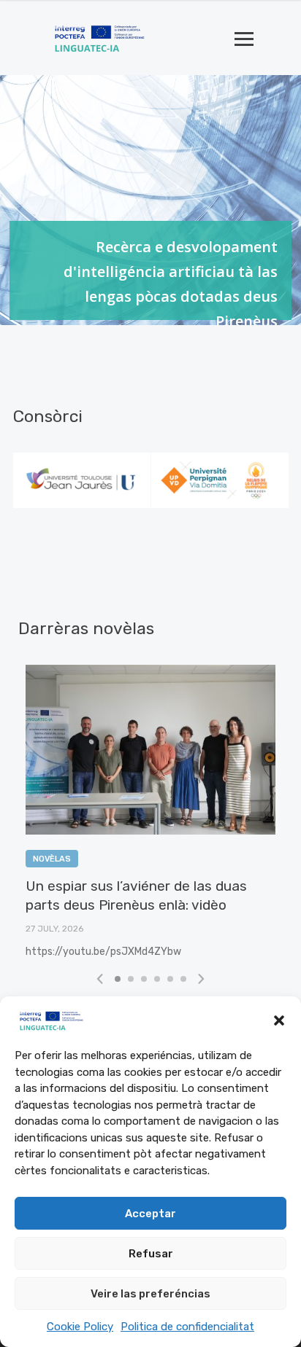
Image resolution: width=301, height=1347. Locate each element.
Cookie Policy (80, 1326)
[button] (279, 1020)
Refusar (151, 1253)
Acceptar (150, 1213)
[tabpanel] (82, 480)
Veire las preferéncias (150, 1293)
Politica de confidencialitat (187, 1326)
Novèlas (52, 859)
